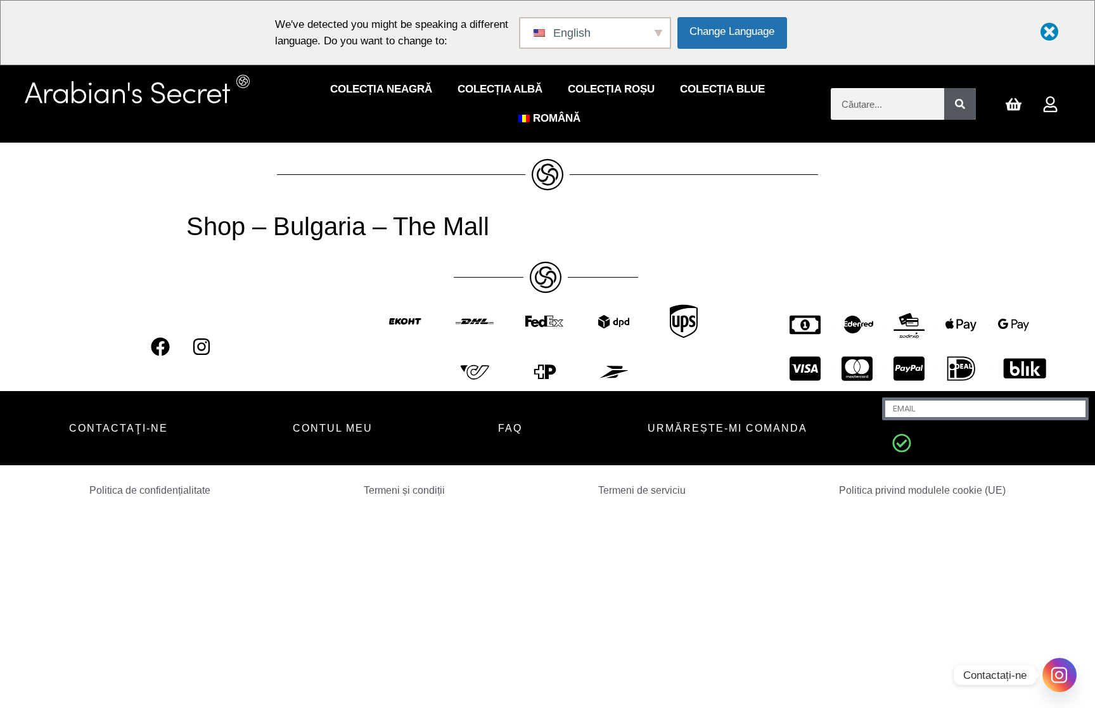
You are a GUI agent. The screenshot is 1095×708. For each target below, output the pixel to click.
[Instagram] (201, 347)
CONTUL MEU (333, 428)
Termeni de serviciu (642, 490)
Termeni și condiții (404, 490)
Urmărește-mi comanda (727, 428)
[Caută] (960, 104)
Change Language (731, 31)
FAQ (510, 428)
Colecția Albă (500, 89)
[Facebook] (160, 347)
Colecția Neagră (381, 89)
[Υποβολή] (902, 443)
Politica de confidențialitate (149, 490)
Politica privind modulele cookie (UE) (922, 490)
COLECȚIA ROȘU (611, 89)
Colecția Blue (722, 89)
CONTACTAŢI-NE (118, 428)
